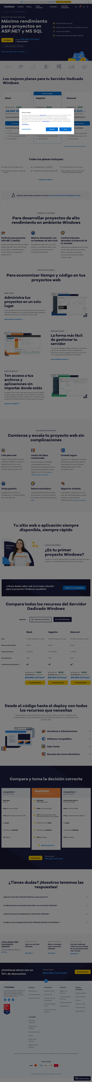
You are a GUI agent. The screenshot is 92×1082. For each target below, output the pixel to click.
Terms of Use (43, 115)
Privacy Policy (46, 121)
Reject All (52, 129)
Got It (65, 129)
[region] (46, 121)
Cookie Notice (25, 124)
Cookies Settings (26, 129)
